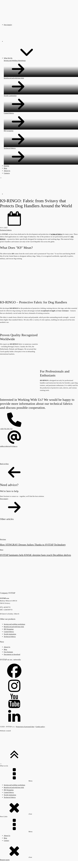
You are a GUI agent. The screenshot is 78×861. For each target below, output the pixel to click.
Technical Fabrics (10, 637)
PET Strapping (9, 629)
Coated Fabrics (9, 632)
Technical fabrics (6, 230)
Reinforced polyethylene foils (14, 627)
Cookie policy (40, 727)
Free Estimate (8, 652)
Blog (5, 649)
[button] (39, 471)
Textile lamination (10, 634)
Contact (6, 840)
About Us (7, 647)
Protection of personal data (25, 727)
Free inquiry (8, 25)
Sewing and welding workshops (14, 624)
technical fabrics (56, 234)
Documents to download (12, 654)
